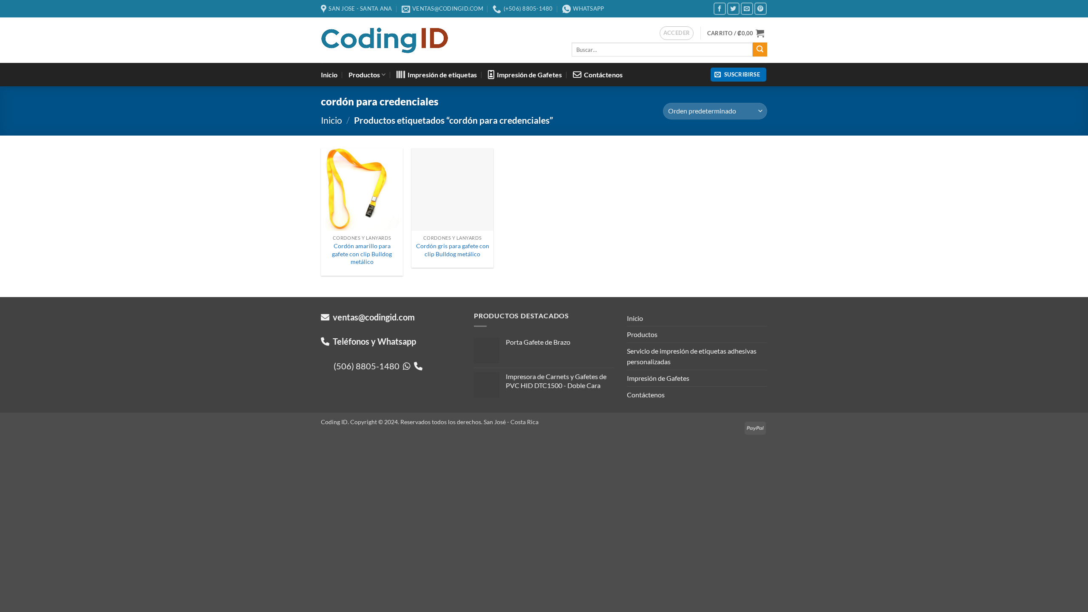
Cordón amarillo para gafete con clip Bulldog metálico (362, 253)
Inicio (329, 75)
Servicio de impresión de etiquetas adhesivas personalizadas (691, 356)
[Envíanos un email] (747, 9)
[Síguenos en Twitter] (733, 9)
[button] (677, 33)
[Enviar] (760, 49)
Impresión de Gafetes (528, 75)
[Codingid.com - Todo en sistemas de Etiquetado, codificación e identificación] (384, 40)
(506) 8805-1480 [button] (368, 366)
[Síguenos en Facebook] (720, 9)
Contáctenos (602, 75)
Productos (364, 75)
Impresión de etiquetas (441, 75)
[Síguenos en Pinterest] (760, 9)
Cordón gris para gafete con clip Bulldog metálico (452, 250)
